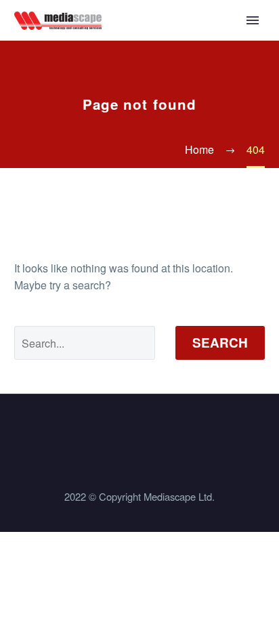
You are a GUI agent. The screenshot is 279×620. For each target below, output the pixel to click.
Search (220, 342)
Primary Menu (252, 20)
